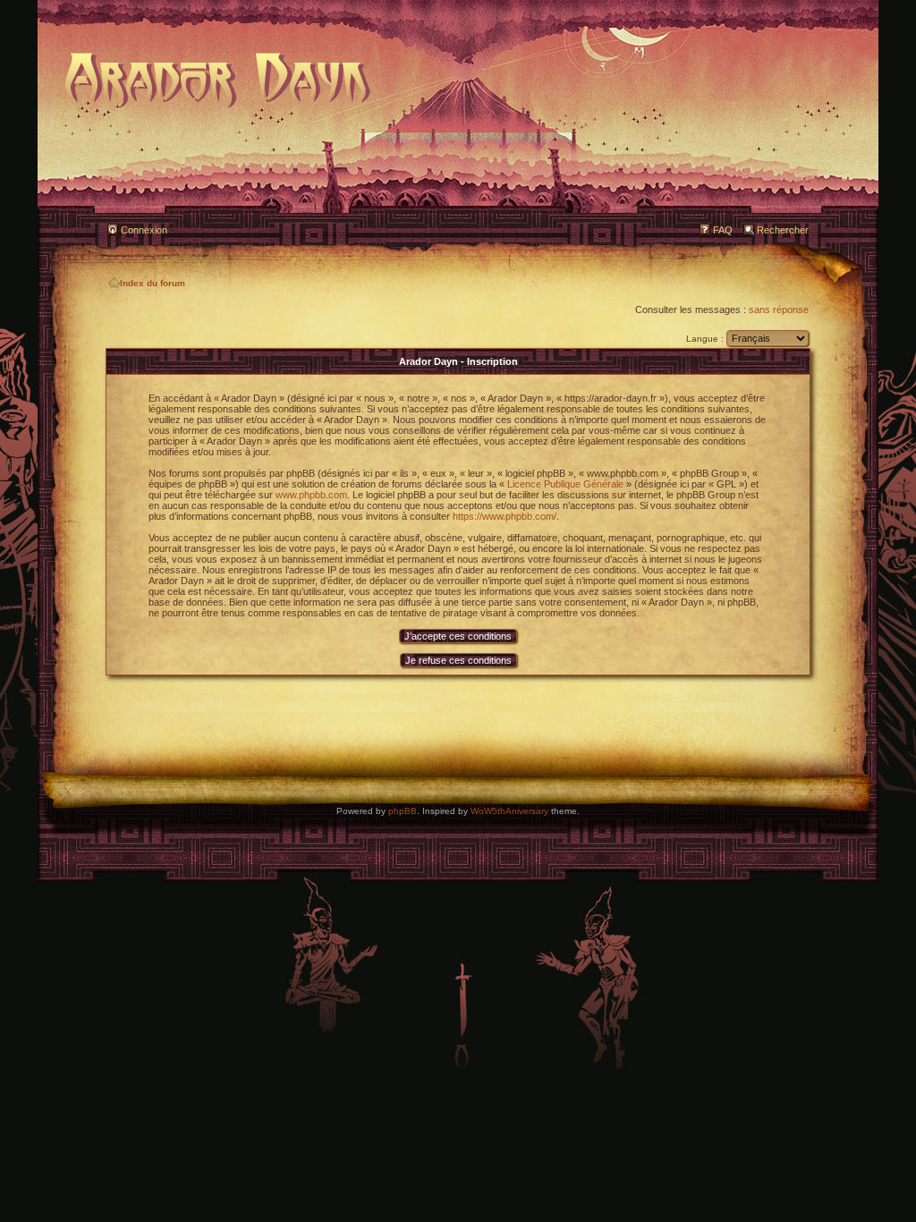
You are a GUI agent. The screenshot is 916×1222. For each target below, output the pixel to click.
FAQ (723, 230)
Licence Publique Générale (565, 484)
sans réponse (779, 309)
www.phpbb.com (311, 494)
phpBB (402, 811)
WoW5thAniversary (509, 811)
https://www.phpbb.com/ (504, 516)
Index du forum (152, 283)
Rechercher (783, 230)
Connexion (144, 230)
